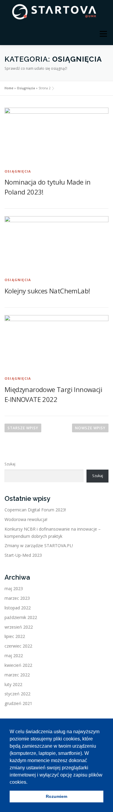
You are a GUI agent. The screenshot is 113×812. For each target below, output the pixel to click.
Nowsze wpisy (90, 428)
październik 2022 (21, 617)
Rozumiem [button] (56, 796)
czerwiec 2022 (18, 646)
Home (9, 88)
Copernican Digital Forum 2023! (35, 510)
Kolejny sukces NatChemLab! (47, 290)
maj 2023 (14, 588)
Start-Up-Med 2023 (23, 555)
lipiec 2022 (15, 636)
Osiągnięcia (26, 88)
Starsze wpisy (23, 428)
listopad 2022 (18, 608)
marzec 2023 (17, 598)
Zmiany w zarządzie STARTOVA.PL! (39, 545)
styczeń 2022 (17, 694)
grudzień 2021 (18, 703)
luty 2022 (13, 684)
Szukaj (10, 464)
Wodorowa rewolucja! (26, 519)
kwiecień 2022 (18, 665)
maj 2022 (14, 655)
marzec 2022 (17, 675)
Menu (103, 33)
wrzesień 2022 (19, 627)
